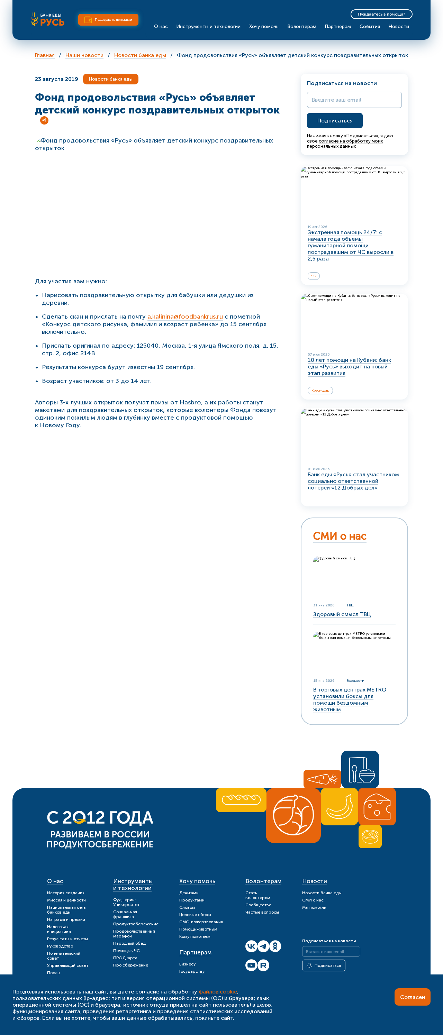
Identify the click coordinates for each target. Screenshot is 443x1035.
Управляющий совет (67, 965)
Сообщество (258, 905)
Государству (192, 971)
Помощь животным (198, 929)
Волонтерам (301, 26)
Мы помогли (314, 907)
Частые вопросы (262, 912)
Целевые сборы (195, 914)
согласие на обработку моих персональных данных (345, 143)
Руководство (60, 946)
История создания (65, 892)
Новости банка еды (111, 79)
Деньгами (189, 892)
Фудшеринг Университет (126, 902)
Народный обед (129, 943)
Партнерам (338, 26)
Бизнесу (187, 964)
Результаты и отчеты (67, 938)
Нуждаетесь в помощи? (381, 14)
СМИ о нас (340, 536)
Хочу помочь (264, 26)
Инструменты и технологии (208, 26)
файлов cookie (218, 991)
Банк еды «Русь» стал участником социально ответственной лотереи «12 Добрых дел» (353, 481)
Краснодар (320, 390)
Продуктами (192, 900)
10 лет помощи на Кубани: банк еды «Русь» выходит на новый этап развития (349, 366)
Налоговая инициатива (59, 929)
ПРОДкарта (125, 957)
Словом (187, 907)
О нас (161, 26)
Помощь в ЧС (126, 950)
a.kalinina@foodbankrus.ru (185, 316)
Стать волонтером (257, 895)
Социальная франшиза (125, 914)
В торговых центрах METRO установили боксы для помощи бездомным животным (349, 699)
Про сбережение (130, 965)
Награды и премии (66, 919)
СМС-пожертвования (201, 921)
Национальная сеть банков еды (66, 910)
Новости (398, 26)
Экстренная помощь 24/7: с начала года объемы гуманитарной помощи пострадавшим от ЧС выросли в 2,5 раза (351, 245)
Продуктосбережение (136, 924)
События (370, 26)
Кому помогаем (194, 936)
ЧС (313, 276)
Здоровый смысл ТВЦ (342, 614)
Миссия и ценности (66, 900)
